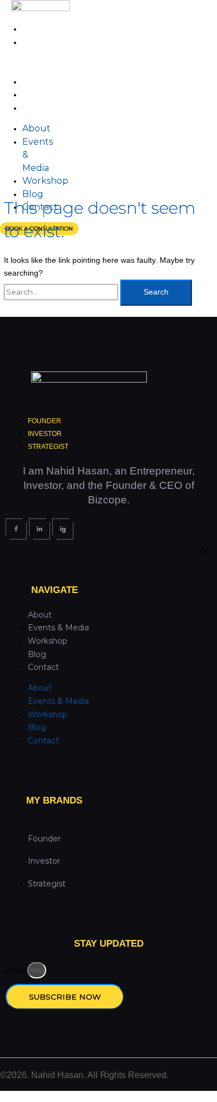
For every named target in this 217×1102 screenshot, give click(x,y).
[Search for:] (62, 292)
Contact (48, 107)
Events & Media (58, 628)
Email (16, 970)
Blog (40, 94)
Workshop (53, 81)
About (44, 28)
